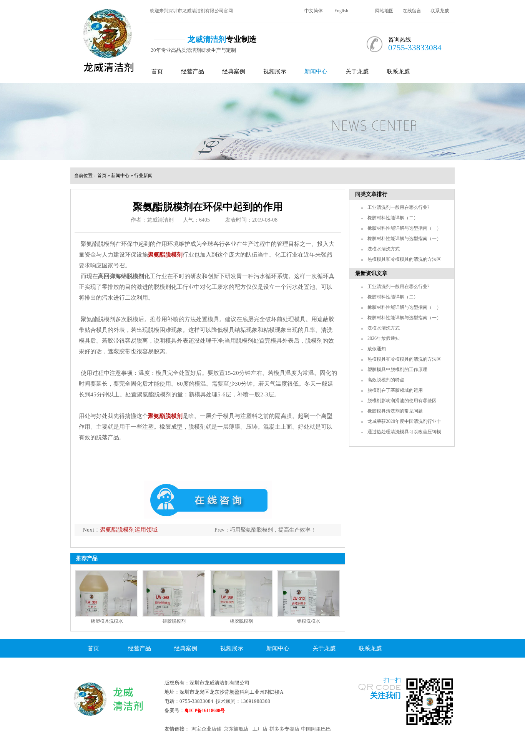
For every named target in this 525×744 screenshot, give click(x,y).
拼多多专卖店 (284, 729)
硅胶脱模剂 (174, 621)
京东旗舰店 (236, 729)
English (341, 10)
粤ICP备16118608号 (204, 710)
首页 (157, 71)
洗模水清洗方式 (383, 249)
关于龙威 (357, 71)
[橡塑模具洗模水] (106, 593)
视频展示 (274, 71)
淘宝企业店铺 (206, 729)
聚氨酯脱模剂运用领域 (129, 530)
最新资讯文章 (371, 273)
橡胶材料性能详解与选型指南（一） (404, 228)
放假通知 (376, 348)
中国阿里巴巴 (316, 729)
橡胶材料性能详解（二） (392, 217)
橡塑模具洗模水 (107, 621)
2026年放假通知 (383, 338)
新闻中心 (315, 71)
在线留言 (412, 10)
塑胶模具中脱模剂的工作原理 (397, 369)
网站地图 (384, 10)
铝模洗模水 (308, 621)
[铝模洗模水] (308, 593)
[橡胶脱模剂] (241, 593)
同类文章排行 (371, 194)
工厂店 (260, 729)
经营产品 (192, 71)
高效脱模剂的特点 (385, 380)
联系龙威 (439, 10)
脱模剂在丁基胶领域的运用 (395, 390)
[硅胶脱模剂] (174, 593)
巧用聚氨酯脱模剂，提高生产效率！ (273, 530)
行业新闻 (143, 175)
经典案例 (233, 71)
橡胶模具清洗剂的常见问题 (395, 411)
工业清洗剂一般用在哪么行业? (398, 207)
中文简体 (313, 10)
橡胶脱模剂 (241, 621)
